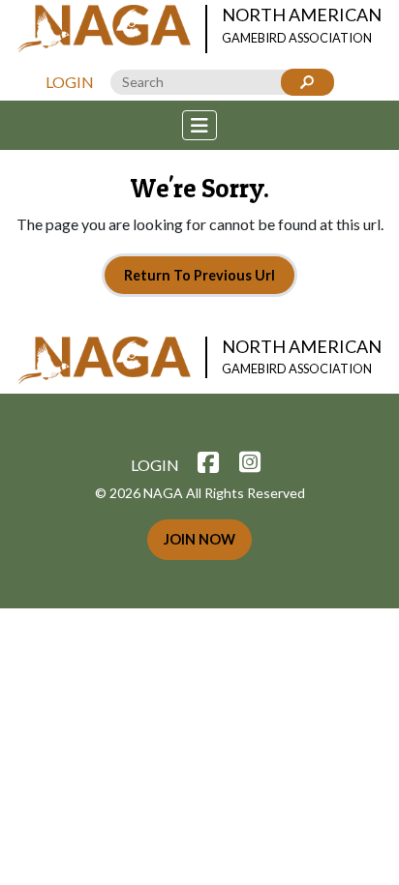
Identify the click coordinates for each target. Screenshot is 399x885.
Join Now (199, 539)
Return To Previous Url (199, 275)
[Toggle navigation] (199, 125)
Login (70, 82)
